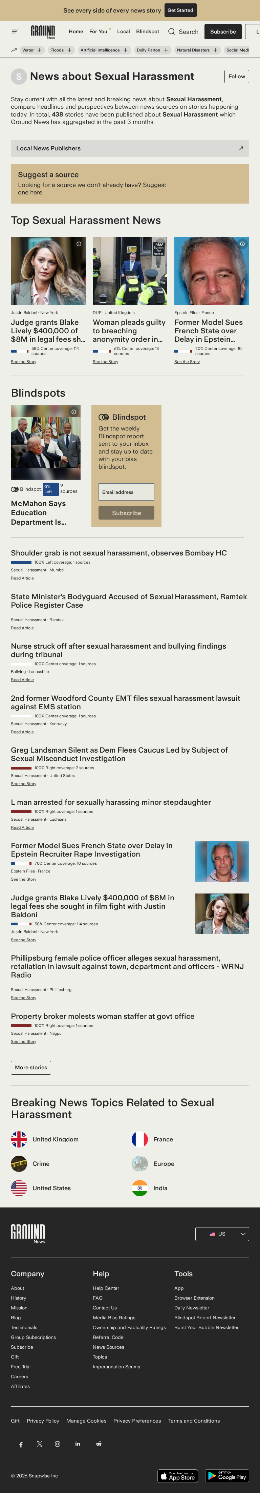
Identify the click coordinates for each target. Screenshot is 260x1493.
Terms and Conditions (194, 1421)
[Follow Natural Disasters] (215, 50)
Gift (15, 1357)
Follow (237, 76)
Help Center (106, 1288)
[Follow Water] (39, 50)
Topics (100, 1357)
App (179, 1288)
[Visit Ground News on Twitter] (39, 1444)
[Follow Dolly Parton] (166, 50)
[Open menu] (15, 31)
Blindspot (147, 31)
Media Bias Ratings (114, 1317)
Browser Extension (194, 1298)
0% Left (48, 489)
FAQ (98, 1298)
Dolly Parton (148, 50)
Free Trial (20, 1366)
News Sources (108, 1347)
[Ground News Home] (43, 32)
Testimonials (24, 1327)
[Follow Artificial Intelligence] (126, 50)
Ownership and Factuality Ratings (129, 1327)
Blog (16, 1317)
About (17, 1288)
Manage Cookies (86, 1421)
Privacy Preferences (137, 1421)
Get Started (180, 10)
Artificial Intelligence (100, 50)
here (36, 192)
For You (98, 31)
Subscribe (223, 31)
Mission (19, 1307)
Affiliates (20, 1386)
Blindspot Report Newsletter (205, 1317)
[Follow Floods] (69, 50)
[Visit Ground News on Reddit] (99, 1444)
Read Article (22, 578)
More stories (31, 1067)
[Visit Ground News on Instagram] (57, 1444)
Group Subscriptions (33, 1337)
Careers (19, 1376)
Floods (57, 50)
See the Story (23, 361)
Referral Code (108, 1337)
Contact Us (105, 1307)
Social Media (239, 50)
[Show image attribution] (78, 243)
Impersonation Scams (116, 1366)
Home (76, 31)
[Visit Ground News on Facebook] (21, 1444)
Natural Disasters (193, 50)
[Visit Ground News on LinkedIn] (77, 1444)
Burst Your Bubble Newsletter (206, 1327)
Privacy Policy (43, 1421)
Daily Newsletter (191, 1307)
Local (123, 31)
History (18, 1298)
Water (28, 50)
